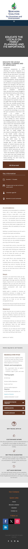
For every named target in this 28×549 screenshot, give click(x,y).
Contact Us (14, 511)
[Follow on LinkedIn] (5, 527)
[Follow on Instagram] (17, 521)
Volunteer (14, 508)
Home (14, 501)
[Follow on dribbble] (14, 541)
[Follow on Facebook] (5, 521)
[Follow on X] (11, 521)
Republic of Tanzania (9, 394)
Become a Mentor (14, 505)
